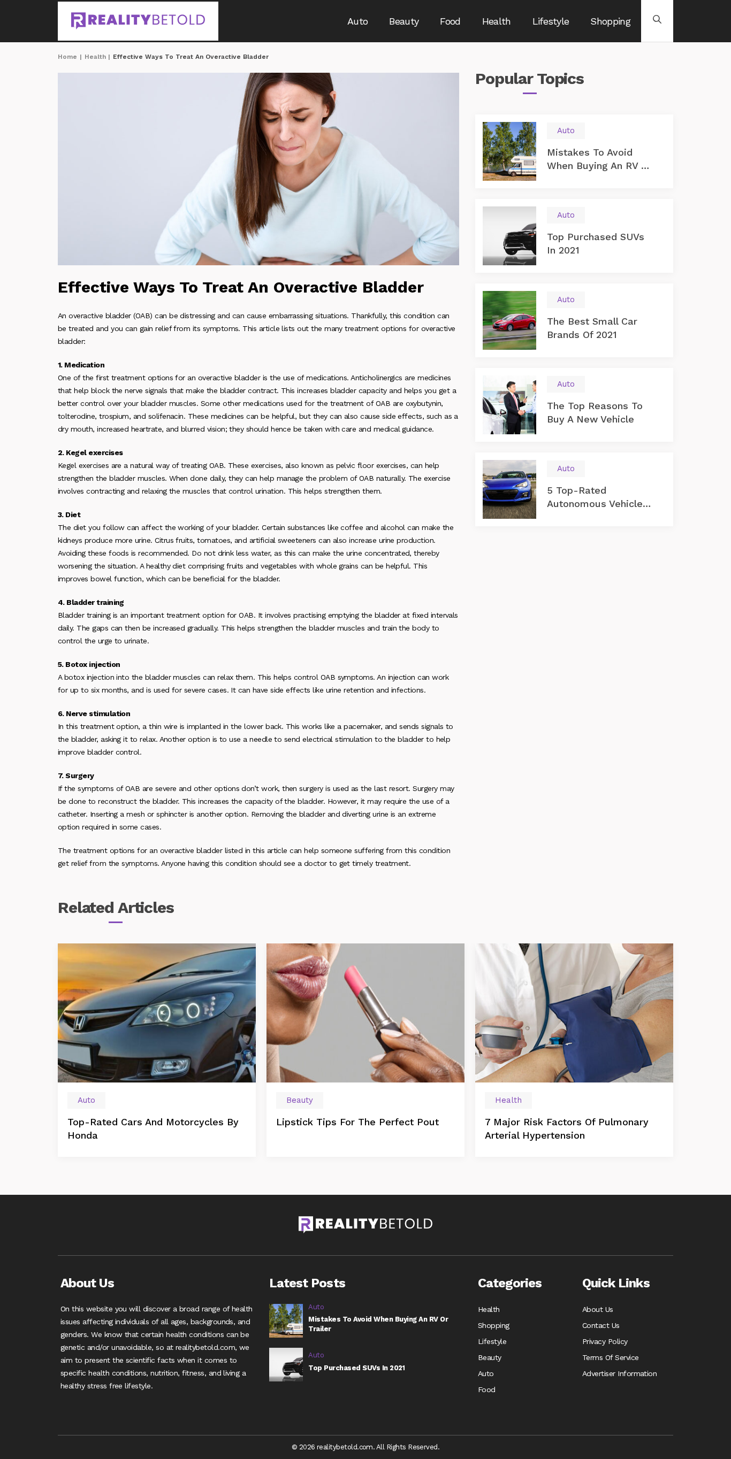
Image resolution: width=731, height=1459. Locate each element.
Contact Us (601, 1325)
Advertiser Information (619, 1373)
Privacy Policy (605, 1341)
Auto (357, 21)
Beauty (403, 21)
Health (496, 21)
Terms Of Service (610, 1357)
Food (450, 21)
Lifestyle (550, 21)
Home (67, 56)
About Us (597, 1309)
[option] (156, 1050)
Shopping (610, 21)
